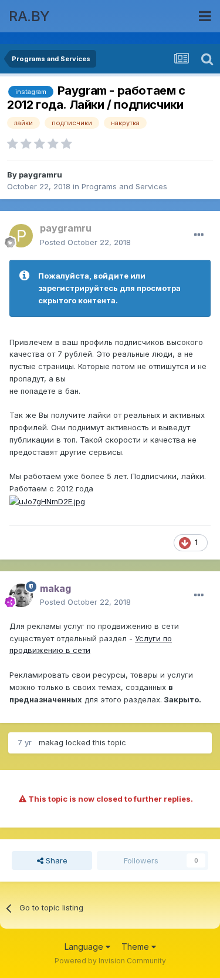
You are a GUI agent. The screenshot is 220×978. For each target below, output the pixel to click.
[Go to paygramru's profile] (21, 235)
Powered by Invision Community (110, 960)
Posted (85, 242)
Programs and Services (124, 186)
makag (51, 742)
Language (85, 947)
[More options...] (199, 235)
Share (55, 860)
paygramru (40, 174)
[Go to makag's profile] (21, 595)
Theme (136, 947)
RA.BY (29, 16)
